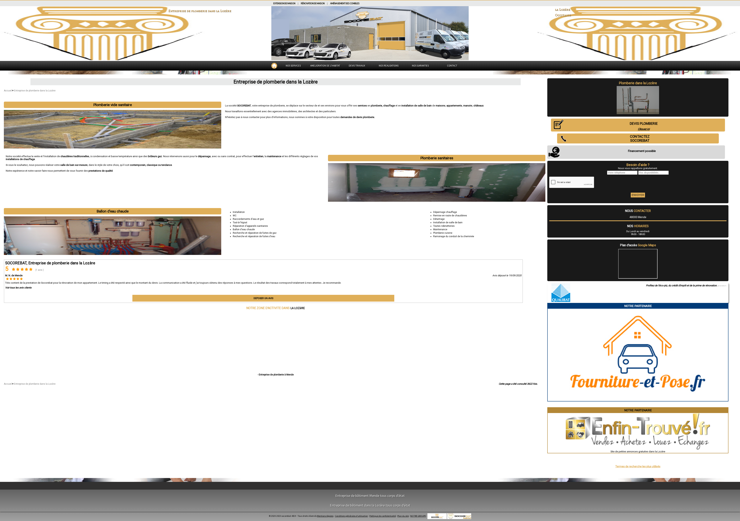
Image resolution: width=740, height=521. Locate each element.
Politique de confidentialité (382, 515)
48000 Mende (638, 217)
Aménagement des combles (344, 3)
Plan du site (403, 515)
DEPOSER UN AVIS (263, 298)
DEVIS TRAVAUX (357, 65)
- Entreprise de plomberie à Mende (276, 374)
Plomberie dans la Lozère (638, 83)
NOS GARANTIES (420, 65)
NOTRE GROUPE (418, 515)
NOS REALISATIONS (389, 65)
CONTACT (452, 65)
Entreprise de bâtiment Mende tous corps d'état (370, 495)
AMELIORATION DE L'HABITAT (325, 65)
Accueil (8, 90)
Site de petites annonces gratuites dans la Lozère (637, 451)
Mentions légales (325, 515)
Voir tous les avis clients (18, 287)
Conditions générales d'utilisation (351, 515)
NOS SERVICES (293, 65)
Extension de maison (284, 3)
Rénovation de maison (313, 3)
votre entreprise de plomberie (268, 105)
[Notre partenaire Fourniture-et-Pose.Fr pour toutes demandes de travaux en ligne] (638, 399)
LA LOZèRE (297, 308)
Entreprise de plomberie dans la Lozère (35, 90)
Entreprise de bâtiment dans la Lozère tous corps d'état (370, 505)
